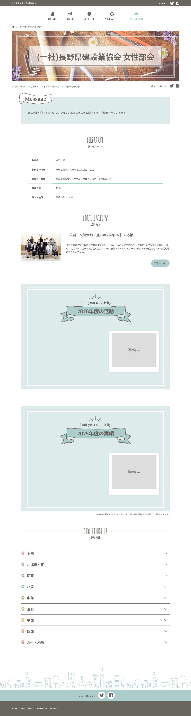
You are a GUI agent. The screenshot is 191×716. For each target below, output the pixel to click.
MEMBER (54, 708)
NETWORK (42, 708)
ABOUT (30, 708)
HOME (14, 708)
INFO (22, 708)
